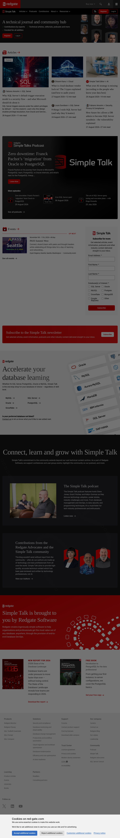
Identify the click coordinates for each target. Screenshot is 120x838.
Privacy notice (99, 833)
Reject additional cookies (51, 833)
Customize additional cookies (79, 833)
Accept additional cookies (24, 833)
